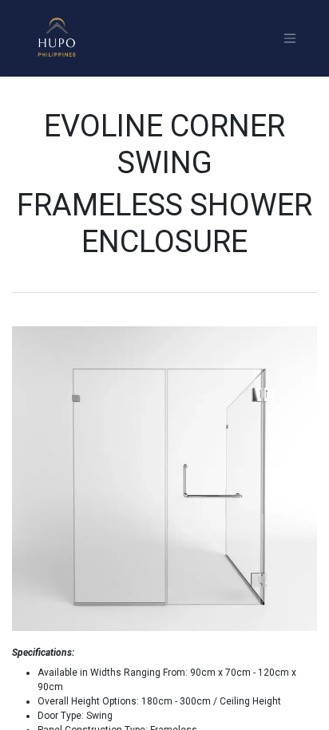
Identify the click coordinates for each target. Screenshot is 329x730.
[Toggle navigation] (289, 38)
